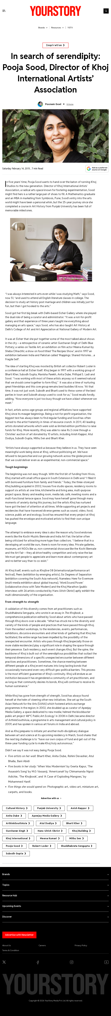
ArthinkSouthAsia (16, 823)
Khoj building (80, 830)
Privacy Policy (81, 945)
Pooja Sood (13, 846)
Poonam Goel (53, 104)
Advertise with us (50, 798)
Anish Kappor (79, 808)
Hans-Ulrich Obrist (49, 830)
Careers (42, 945)
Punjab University (47, 808)
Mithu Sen (75, 838)
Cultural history (15, 808)
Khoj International (17, 838)
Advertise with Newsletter (19, 934)
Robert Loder (40, 846)
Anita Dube (12, 815)
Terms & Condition (10, 950)
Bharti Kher (73, 823)
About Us (6, 945)
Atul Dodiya (47, 823)
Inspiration (54, 45)
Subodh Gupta (14, 853)
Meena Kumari (48, 838)
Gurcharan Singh (15, 830)
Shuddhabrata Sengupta (75, 846)
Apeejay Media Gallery (45, 815)
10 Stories (69, 104)
